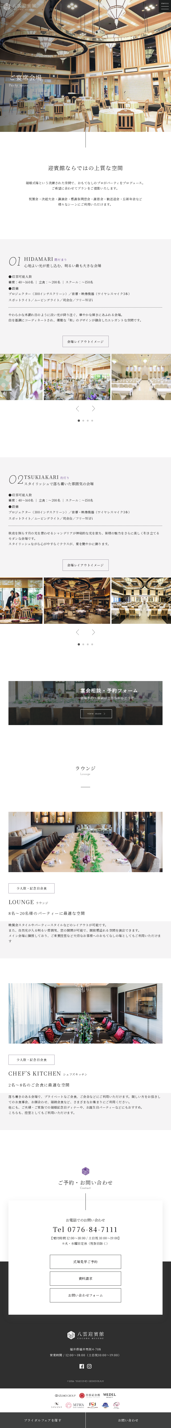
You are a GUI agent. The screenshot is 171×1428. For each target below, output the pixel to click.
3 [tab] (88, 421)
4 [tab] (92, 421)
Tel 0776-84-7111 (85, 1229)
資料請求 (86, 1278)
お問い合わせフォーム (85, 1295)
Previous (77, 408)
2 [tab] (83, 421)
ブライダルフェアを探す (42, 1420)
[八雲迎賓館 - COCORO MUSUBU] (19, 6)
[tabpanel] (77, 377)
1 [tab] (79, 421)
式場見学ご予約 (85, 1261)
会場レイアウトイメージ (85, 341)
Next (93, 408)
